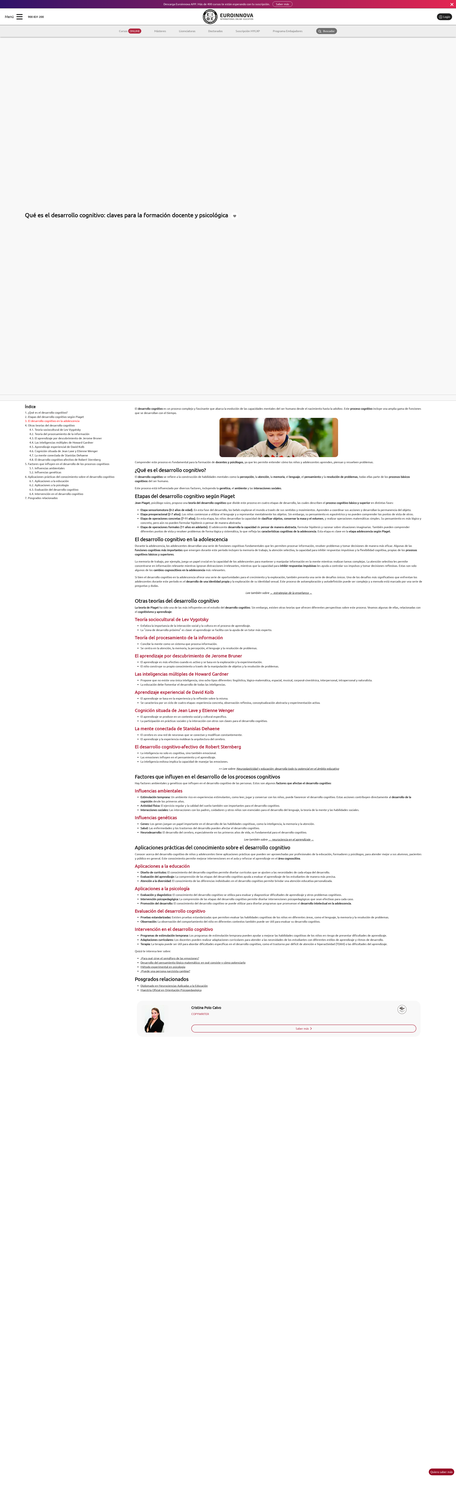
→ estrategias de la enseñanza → (291, 592)
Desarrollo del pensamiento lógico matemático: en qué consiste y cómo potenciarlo (193, 962)
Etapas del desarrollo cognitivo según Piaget (54, 416)
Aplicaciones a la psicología (49, 485)
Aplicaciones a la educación (49, 481)
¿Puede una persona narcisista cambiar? (165, 971)
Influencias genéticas (45, 472)
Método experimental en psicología (163, 966)
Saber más (282, 4)
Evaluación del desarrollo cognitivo (53, 489)
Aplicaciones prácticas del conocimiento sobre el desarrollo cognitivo (69, 476)
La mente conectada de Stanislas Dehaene (58, 455)
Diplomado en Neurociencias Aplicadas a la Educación (174, 985)
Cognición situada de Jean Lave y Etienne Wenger (63, 451)
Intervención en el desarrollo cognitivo (56, 493)
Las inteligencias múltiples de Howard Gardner (61, 442)
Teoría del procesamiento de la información (59, 434)
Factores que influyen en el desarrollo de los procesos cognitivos (67, 463)
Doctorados (215, 31)
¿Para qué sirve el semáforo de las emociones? (170, 958)
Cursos (129, 31)
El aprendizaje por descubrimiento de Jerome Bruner (65, 438)
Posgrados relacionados (41, 498)
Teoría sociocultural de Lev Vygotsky (55, 429)
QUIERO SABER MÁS (441, 1472)
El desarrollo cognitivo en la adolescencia (52, 421)
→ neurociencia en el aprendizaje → (291, 839)
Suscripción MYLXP (248, 31)
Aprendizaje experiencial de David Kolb (56, 446)
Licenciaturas (187, 31)
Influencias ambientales (47, 468)
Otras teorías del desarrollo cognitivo (50, 425)
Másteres (160, 31)
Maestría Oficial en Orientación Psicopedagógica (171, 990)
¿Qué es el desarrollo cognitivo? (46, 412)
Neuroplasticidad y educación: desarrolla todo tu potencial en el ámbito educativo (287, 768)
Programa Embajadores (287, 31)
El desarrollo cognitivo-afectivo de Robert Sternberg (65, 459)
